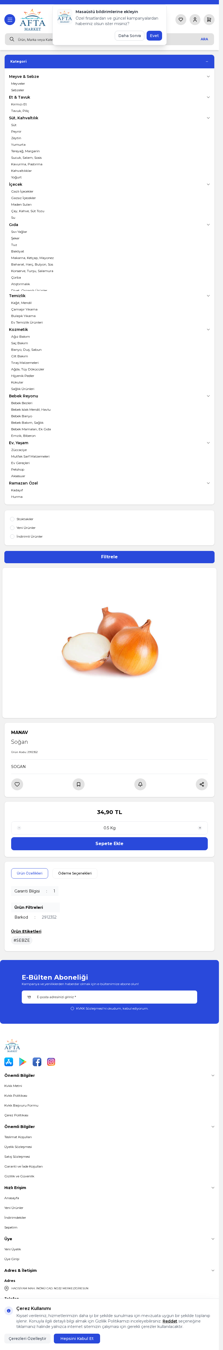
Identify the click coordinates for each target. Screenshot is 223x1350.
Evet (154, 35)
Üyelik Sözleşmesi (18, 1147)
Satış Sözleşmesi (17, 1156)
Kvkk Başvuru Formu (21, 1105)
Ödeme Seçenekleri (75, 873)
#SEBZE (22, 940)
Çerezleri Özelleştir (27, 1338)
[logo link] (33, 20)
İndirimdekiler (15, 1217)
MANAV (19, 732)
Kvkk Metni (13, 1086)
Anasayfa (11, 1198)
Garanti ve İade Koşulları (23, 1166)
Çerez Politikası (16, 1115)
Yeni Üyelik (12, 1249)
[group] (109, 643)
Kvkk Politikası (15, 1095)
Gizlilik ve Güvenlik (19, 1176)
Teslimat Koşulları (18, 1137)
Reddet (170, 1321)
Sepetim (10, 1227)
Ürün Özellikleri (29, 873)
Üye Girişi (11, 1259)
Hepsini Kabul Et (77, 1338)
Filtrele (109, 556)
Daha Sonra (129, 35)
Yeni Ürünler (13, 1208)
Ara (204, 39)
